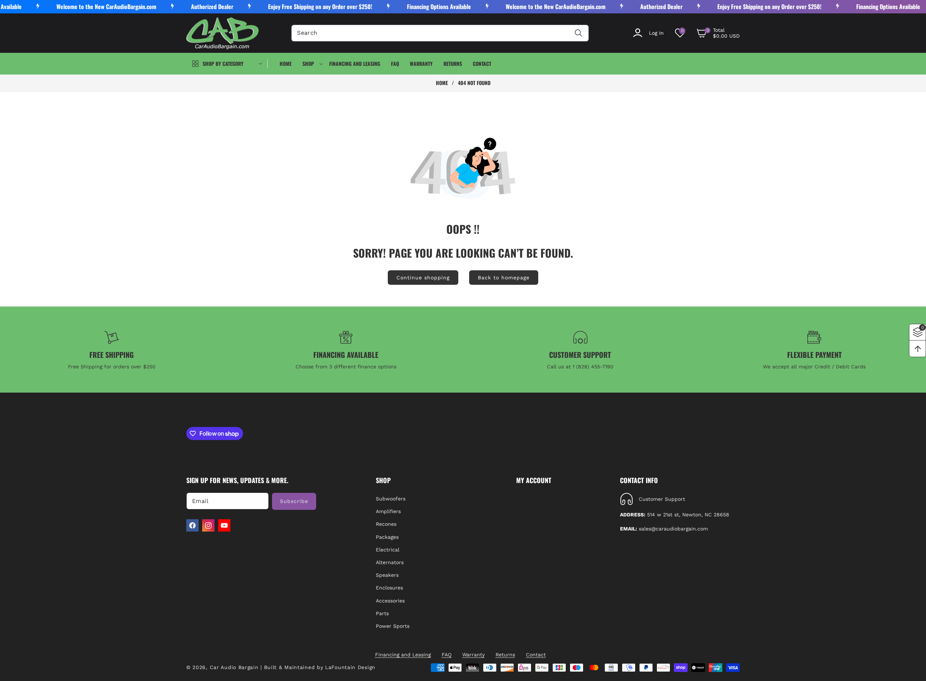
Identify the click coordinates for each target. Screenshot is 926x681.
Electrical (387, 550)
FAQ (446, 654)
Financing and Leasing (403, 654)
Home (442, 83)
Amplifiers (388, 511)
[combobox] (440, 33)
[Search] (579, 33)
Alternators (390, 562)
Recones (386, 524)
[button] (718, 33)
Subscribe (294, 501)
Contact (536, 654)
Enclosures (389, 588)
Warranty (473, 654)
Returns (505, 654)
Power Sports (392, 626)
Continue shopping (423, 277)
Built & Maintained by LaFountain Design (319, 667)
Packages (387, 537)
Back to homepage (504, 277)
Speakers (387, 575)
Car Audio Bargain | (236, 667)
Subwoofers (390, 499)
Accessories (390, 601)
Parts (382, 613)
